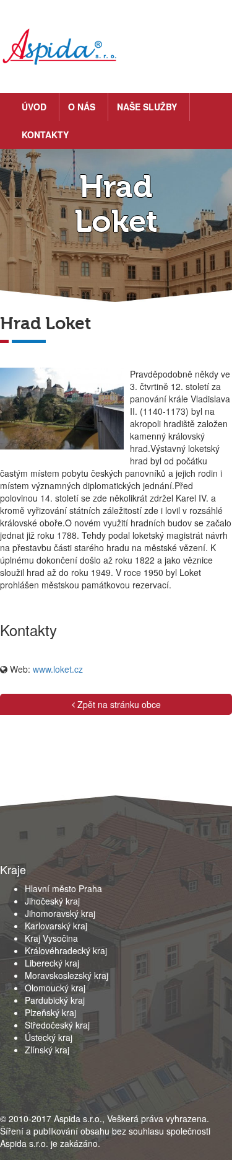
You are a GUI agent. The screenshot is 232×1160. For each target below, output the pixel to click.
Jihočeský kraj (52, 901)
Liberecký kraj (52, 963)
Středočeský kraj (57, 1025)
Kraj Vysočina (51, 938)
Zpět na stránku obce (118, 704)
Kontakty (45, 134)
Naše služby (147, 106)
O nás (81, 106)
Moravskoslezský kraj (66, 975)
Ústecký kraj (48, 1037)
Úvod (34, 106)
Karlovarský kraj (56, 925)
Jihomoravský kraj (60, 913)
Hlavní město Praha (63, 888)
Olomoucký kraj (55, 987)
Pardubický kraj (55, 1000)
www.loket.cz (58, 669)
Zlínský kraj (47, 1049)
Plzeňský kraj (50, 1012)
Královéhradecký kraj (66, 950)
